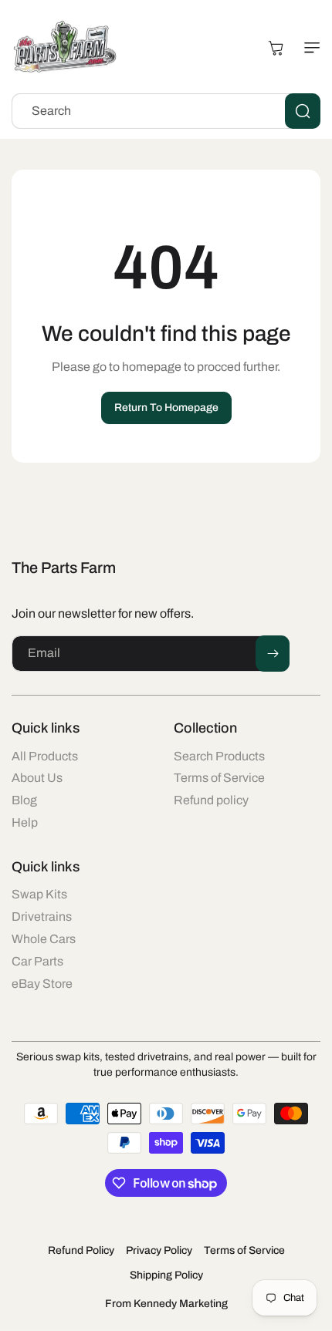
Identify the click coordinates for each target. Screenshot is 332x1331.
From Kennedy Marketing (166, 1303)
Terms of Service (244, 1250)
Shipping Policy (166, 1275)
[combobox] (166, 111)
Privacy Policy (159, 1250)
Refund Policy (81, 1250)
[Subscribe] (273, 653)
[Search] (302, 111)
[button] (308, 47)
